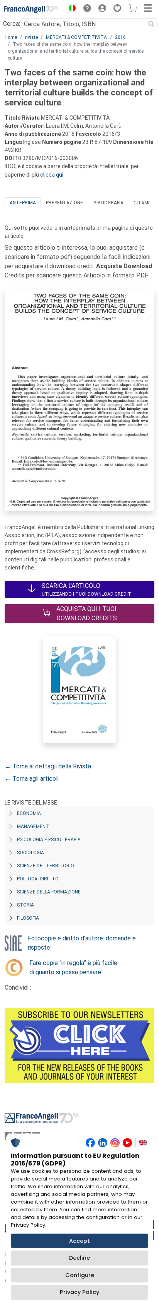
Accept (79, 1241)
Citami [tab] (141, 202)
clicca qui (51, 175)
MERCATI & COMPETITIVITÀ (76, 37)
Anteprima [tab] (23, 202)
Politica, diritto (38, 879)
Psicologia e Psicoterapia (49, 839)
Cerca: (11, 23)
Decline (79, 1258)
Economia (29, 813)
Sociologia (30, 852)
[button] (70, 9)
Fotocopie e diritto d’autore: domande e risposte (82, 943)
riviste (31, 37)
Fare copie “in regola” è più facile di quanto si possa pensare (73, 967)
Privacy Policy (79, 1292)
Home (11, 37)
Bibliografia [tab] (108, 202)
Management (33, 826)
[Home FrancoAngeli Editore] (31, 9)
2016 (120, 37)
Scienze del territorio (45, 865)
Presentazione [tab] (64, 202)
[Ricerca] (151, 23)
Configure (79, 1275)
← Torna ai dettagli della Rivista (48, 766)
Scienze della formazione (49, 892)
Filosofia (28, 918)
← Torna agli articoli (32, 778)
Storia (25, 905)
